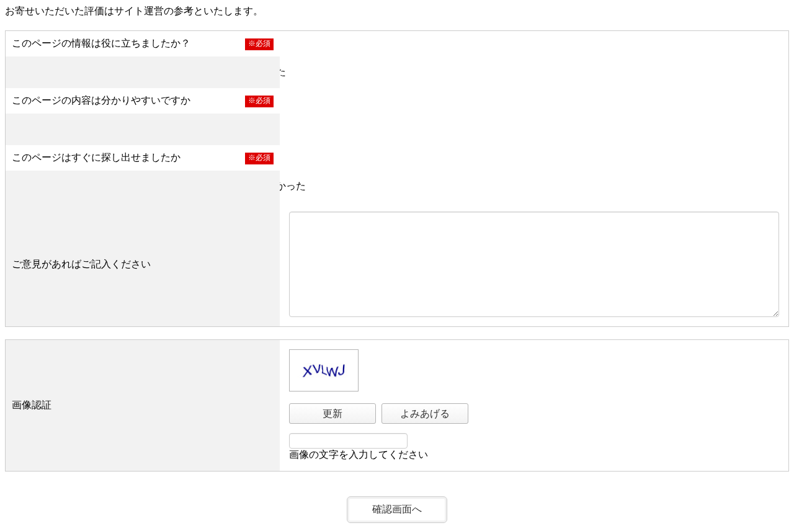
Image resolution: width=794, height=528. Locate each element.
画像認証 (31, 405)
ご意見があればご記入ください (81, 264)
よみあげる (425, 413)
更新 (332, 413)
